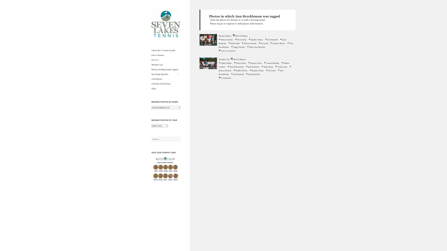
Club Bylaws (156, 79)
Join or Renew (157, 55)
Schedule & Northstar (161, 84)
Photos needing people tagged (164, 69)
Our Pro (155, 60)
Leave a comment (228, 51)
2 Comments (226, 78)
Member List (157, 64)
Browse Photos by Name (164, 102)
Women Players (225, 36)
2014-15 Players (241, 36)
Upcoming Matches (159, 74)
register (230, 23)
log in (220, 23)
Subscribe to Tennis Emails (163, 50)
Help (153, 88)
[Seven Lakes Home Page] (165, 23)
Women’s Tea (224, 59)
